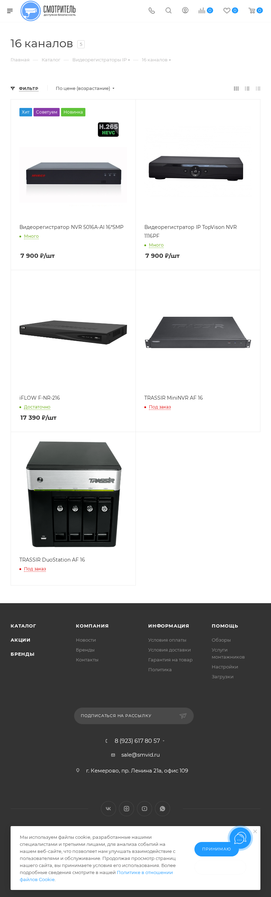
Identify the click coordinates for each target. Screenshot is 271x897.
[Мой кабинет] (185, 11)
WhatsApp (162, 808)
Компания (92, 626)
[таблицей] (258, 88)
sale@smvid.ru (140, 754)
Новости (86, 640)
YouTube (144, 808)
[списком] (247, 88)
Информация (168, 626)
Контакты (87, 659)
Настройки (225, 666)
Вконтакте (108, 808)
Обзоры (221, 640)
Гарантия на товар (170, 659)
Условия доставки (169, 650)
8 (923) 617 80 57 (137, 741)
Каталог (23, 626)
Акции (21, 640)
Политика (160, 669)
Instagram (126, 808)
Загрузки (223, 676)
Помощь (225, 626)
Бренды (23, 654)
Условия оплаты (167, 640)
